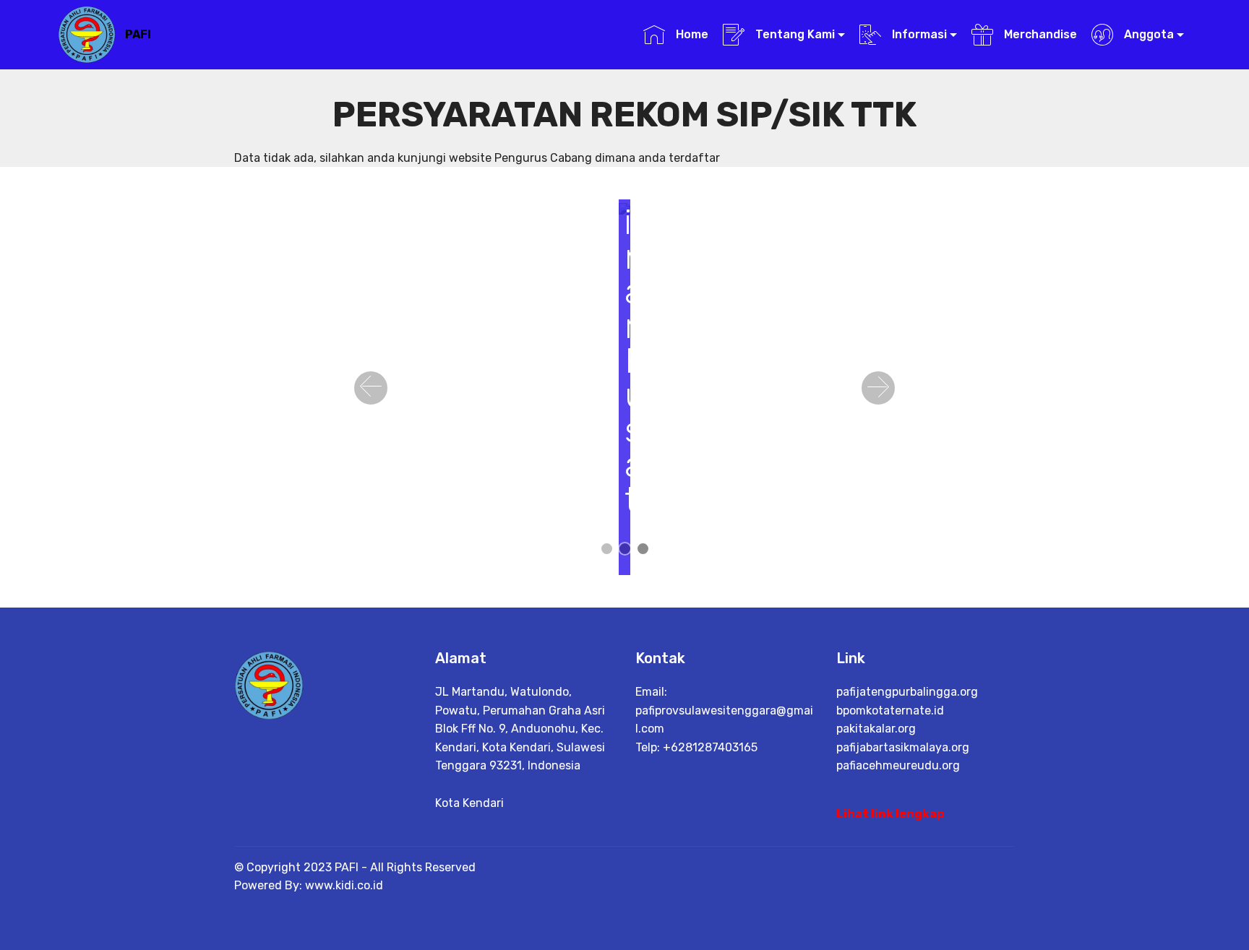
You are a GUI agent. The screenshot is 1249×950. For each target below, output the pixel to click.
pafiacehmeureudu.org (898, 765)
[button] (371, 388)
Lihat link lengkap (890, 814)
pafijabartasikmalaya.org (902, 747)
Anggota (1147, 34)
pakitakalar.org (876, 728)
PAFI (138, 34)
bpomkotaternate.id (890, 710)
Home (690, 34)
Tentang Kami (793, 34)
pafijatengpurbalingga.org (907, 692)
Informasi (918, 34)
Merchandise (1038, 34)
